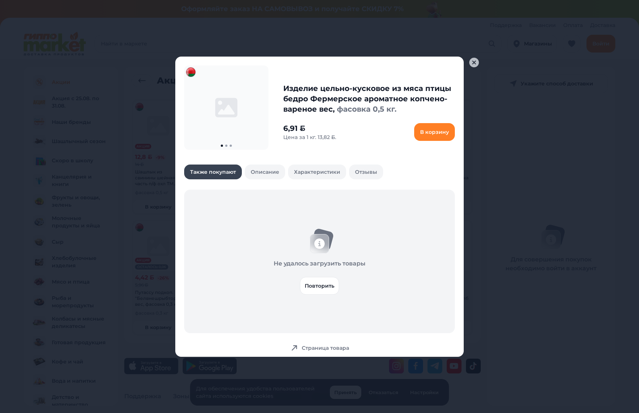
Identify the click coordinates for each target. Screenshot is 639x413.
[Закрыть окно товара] (474, 62)
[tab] (213, 172)
